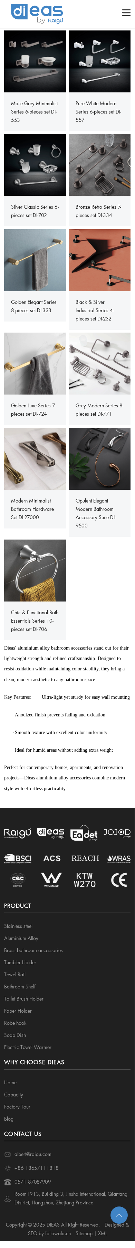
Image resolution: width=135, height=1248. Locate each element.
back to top (119, 1215)
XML (102, 1233)
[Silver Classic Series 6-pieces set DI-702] (35, 164)
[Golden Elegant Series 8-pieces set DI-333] (35, 259)
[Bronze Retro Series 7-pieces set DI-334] (100, 164)
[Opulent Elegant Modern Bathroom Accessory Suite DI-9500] (100, 458)
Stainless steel (18, 926)
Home (10, 1082)
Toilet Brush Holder (24, 998)
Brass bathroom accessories (33, 950)
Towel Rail (15, 974)
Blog (8, 1118)
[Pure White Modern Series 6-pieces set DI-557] (100, 60)
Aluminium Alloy (21, 938)
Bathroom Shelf (20, 986)
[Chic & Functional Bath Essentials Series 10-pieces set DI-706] (35, 570)
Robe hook (15, 1023)
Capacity (13, 1094)
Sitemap (84, 1233)
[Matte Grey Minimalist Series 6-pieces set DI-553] (35, 60)
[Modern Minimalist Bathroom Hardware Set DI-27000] (35, 458)
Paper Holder (18, 1010)
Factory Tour (17, 1106)
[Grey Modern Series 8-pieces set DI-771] (100, 363)
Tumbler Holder (20, 962)
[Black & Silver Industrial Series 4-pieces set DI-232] (100, 259)
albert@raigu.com (33, 1154)
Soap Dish (15, 1035)
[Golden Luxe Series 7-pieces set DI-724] (35, 363)
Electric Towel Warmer (27, 1047)
